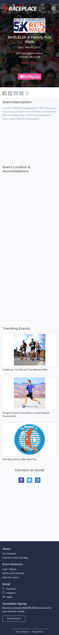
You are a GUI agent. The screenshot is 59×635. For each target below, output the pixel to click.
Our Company (9, 553)
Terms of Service (23, 632)
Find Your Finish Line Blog (15, 557)
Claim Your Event (10, 577)
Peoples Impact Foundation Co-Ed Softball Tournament (26, 414)
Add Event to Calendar (13, 573)
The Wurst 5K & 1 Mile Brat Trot (20, 459)
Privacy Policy (37, 632)
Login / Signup (9, 569)
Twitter (9, 597)
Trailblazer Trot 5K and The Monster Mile (25, 369)
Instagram (11, 593)
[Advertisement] (29, 142)
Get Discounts (14, 618)
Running (25, 62)
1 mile (35, 62)
